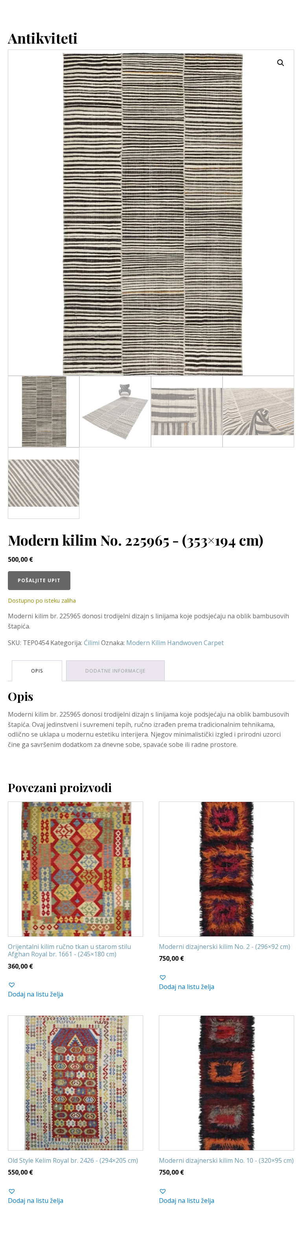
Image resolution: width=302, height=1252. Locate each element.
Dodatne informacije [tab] (115, 670)
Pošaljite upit (39, 580)
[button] (281, 63)
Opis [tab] (37, 670)
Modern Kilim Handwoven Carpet (175, 642)
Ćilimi (91, 642)
